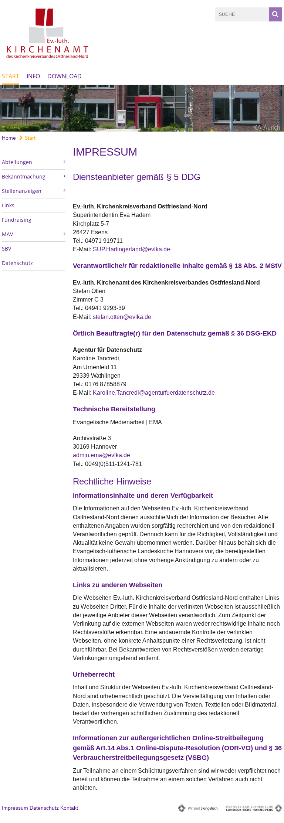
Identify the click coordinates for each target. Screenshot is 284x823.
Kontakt (69, 808)
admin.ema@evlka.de (101, 455)
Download (64, 76)
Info (33, 76)
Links (8, 205)
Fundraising (16, 219)
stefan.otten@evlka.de (122, 317)
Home (9, 138)
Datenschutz (17, 262)
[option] (142, 108)
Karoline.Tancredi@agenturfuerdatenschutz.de (154, 393)
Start (10, 76)
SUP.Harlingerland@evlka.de (131, 249)
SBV (6, 248)
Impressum (15, 808)
